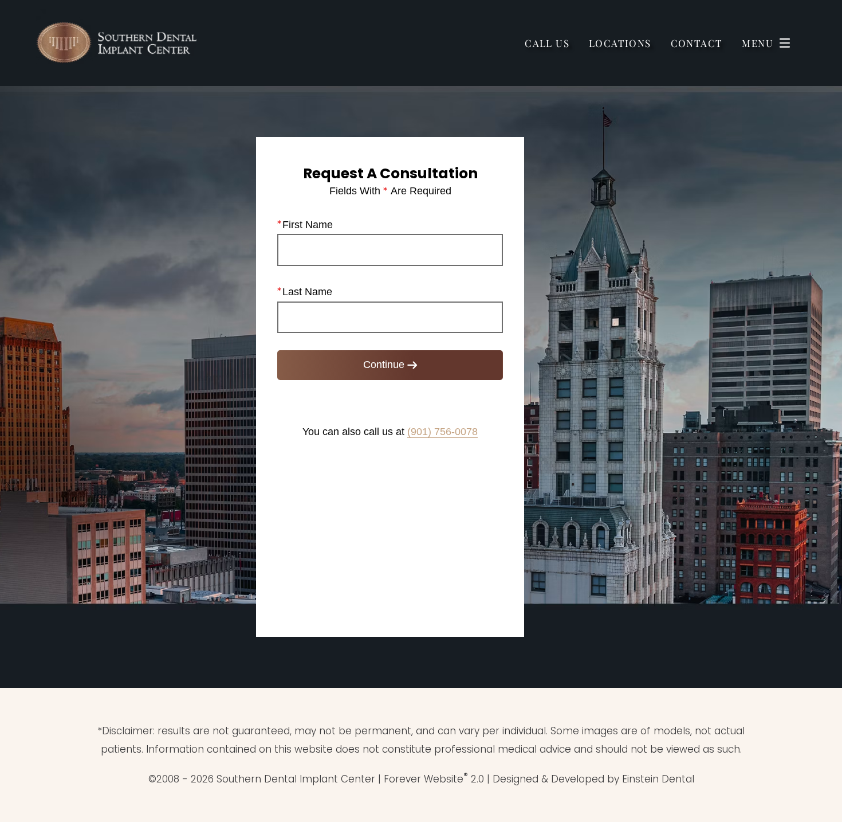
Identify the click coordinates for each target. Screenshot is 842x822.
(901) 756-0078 (442, 431)
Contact (697, 43)
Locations (620, 43)
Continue (383, 364)
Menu (757, 43)
